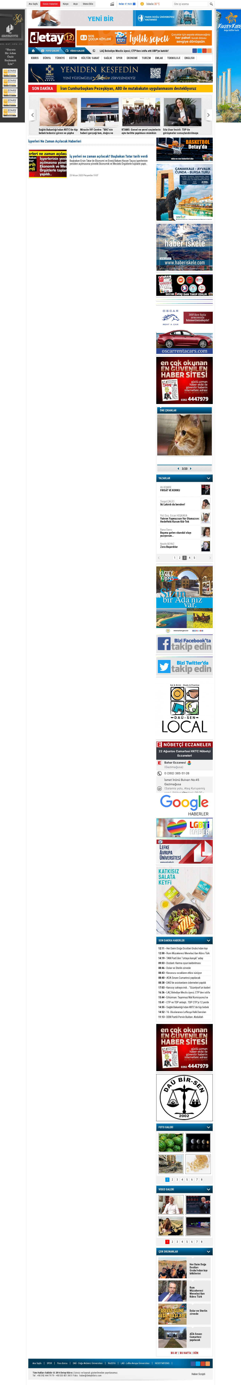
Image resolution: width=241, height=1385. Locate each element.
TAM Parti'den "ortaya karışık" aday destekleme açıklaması (180, 960)
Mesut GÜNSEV (175, 522)
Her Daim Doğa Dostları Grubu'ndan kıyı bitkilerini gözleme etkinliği (183, 950)
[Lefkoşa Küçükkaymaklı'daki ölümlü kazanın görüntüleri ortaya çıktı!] (198, 1226)
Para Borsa (62, 1363)
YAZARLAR (164, 478)
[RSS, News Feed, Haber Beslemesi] (209, 50)
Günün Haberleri (50, 4)
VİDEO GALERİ (166, 1189)
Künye (65, 4)
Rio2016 (111, 1363)
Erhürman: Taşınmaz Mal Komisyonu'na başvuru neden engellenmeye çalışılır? (172, 131)
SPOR (49, 1363)
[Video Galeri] (75, 50)
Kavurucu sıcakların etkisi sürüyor (180, 972)
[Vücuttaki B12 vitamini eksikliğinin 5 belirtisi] (198, 1164)
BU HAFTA (185, 1352)
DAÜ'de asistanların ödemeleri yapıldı (48, 131)
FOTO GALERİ (166, 1127)
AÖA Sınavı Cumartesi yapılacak (179, 977)
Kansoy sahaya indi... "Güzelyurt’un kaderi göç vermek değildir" (91, 131)
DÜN (195, 1352)
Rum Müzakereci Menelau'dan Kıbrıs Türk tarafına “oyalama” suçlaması (184, 955)
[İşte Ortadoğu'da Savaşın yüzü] (171, 1164)
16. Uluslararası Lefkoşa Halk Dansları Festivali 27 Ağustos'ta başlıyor (182, 1014)
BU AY (174, 1352)
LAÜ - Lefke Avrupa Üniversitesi (135, 1363)
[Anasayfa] (33, 50)
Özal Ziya (180, 508)
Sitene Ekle (88, 4)
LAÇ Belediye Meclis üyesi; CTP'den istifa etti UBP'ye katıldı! (132, 131)
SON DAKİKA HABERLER (172, 940)
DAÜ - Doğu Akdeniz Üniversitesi (88, 1363)
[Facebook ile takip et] (194, 50)
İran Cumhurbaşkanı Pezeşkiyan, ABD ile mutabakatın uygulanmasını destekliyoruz (128, 88)
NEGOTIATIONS (162, 1363)
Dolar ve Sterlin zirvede (174, 968)
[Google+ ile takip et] (204, 50)
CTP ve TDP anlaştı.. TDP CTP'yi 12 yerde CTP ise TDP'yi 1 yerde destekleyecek (183, 1004)
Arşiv (75, 4)
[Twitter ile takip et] (199, 50)
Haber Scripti (198, 1374)
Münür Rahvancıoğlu (177, 536)
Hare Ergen (168, 550)
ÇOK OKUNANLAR (168, 1251)
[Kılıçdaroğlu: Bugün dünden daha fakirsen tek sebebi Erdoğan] (171, 1205)
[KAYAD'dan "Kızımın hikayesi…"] (171, 1226)
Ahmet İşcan (177, 494)
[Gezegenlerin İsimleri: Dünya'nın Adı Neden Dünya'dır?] (198, 1142)
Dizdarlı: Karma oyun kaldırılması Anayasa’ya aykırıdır (179, 965)
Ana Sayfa (33, 4)
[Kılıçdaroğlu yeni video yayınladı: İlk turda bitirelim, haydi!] (198, 1205)
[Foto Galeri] (51, 50)
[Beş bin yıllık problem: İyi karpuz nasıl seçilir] (171, 1142)
